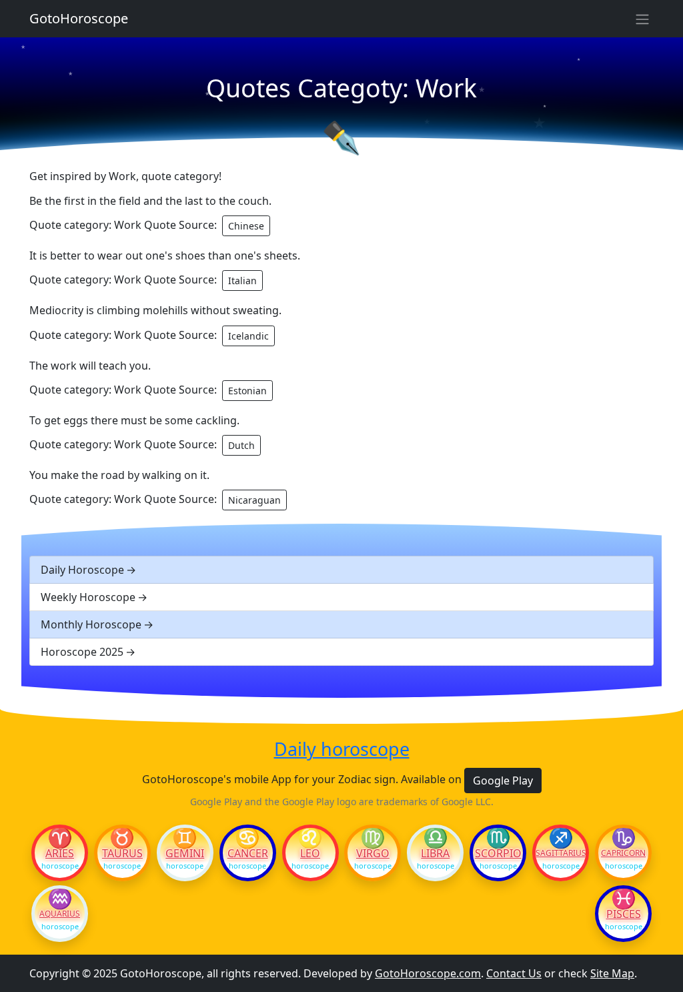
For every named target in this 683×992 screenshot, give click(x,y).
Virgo (373, 853)
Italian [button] (242, 280)
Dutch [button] (241, 445)
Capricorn (623, 853)
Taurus (122, 853)
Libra (435, 853)
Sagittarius (561, 853)
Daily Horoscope (82, 569)
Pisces (623, 914)
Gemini (184, 853)
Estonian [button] (247, 390)
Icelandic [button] (248, 336)
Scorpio (498, 853)
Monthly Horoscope (91, 624)
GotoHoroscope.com (428, 973)
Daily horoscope (342, 749)
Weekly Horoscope (88, 597)
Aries (59, 853)
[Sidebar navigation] (642, 18)
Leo (310, 853)
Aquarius (59, 914)
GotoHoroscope (78, 18)
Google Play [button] (503, 780)
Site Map (612, 973)
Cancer (247, 853)
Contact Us (514, 973)
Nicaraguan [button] (254, 500)
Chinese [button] (246, 225)
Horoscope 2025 (82, 651)
